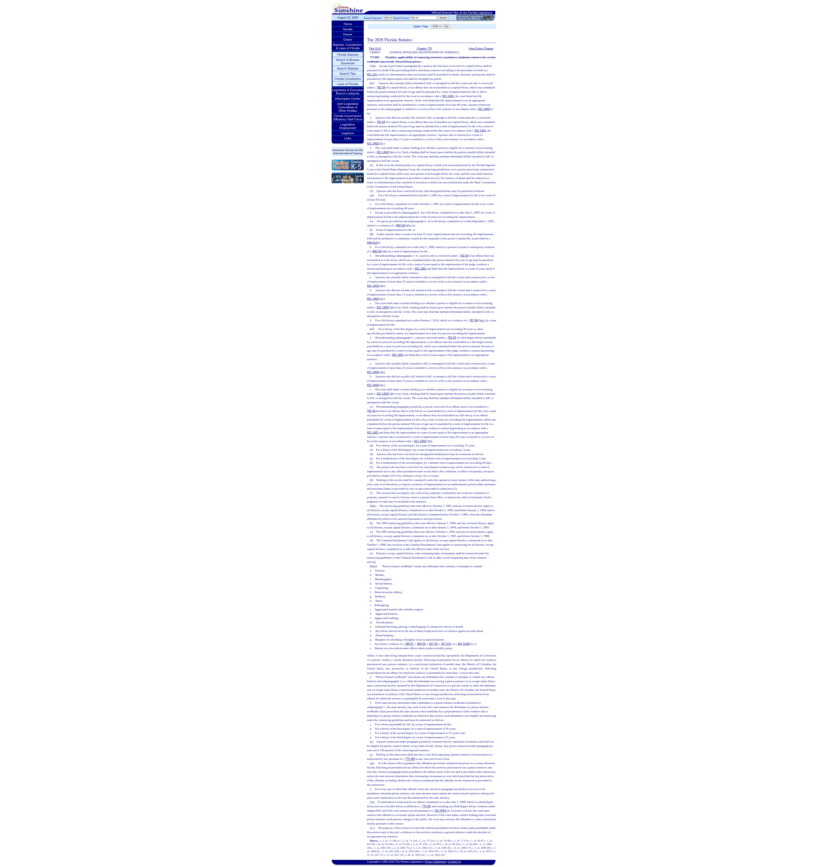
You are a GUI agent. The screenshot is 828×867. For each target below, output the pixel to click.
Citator (347, 39)
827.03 (433, 644)
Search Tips (348, 73)
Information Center (348, 98)
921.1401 (448, 96)
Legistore (347, 133)
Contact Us (454, 861)
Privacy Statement (435, 861)
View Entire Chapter (481, 48)
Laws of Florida (347, 84)
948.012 (372, 242)
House (347, 34)
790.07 (409, 644)
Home (348, 24)
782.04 (381, 87)
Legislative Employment (347, 126)
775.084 (410, 759)
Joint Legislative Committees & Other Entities (348, 107)
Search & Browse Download (347, 61)
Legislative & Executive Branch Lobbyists (347, 91)
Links (347, 138)
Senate (348, 29)
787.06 (473, 320)
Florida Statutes (348, 54)
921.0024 (440, 810)
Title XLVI (375, 48)
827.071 (446, 644)
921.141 (372, 74)
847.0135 (463, 644)
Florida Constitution (347, 78)
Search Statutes (348, 68)
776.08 (426, 806)
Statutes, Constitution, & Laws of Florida (348, 46)
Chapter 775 (424, 48)
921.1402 (483, 109)
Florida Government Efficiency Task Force (347, 117)
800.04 (400, 225)
